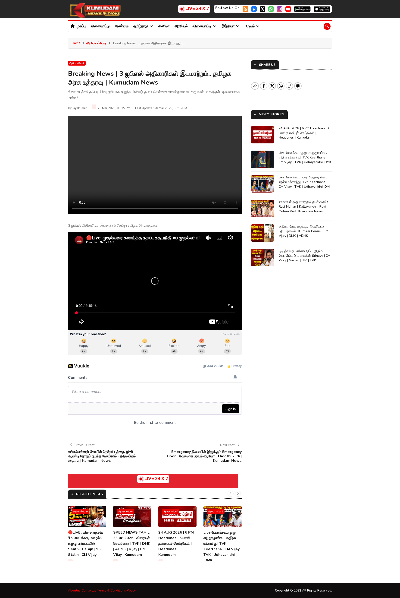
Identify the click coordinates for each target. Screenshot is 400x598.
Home (76, 43)
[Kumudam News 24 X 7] (94, 10)
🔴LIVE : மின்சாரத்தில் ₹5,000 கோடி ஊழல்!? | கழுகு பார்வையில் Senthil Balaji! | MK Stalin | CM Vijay (86, 543)
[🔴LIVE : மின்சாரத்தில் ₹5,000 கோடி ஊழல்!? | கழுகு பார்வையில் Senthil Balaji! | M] (87, 516)
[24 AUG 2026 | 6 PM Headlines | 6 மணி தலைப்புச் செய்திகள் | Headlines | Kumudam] (177, 516)
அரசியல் (181, 26)
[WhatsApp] (271, 8)
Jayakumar (79, 108)
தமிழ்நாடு (141, 26)
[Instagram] (279, 8)
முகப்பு (80, 26)
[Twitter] (262, 8)
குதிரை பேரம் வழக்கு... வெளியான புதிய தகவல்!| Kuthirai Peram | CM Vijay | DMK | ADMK (303, 231)
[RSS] (245, 8)
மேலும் (250, 26)
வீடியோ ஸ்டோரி (96, 43)
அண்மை (121, 26)
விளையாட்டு (100, 26)
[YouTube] (288, 8)
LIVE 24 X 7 (197, 9)
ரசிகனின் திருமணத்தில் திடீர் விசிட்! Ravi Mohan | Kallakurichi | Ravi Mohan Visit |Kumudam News (303, 206)
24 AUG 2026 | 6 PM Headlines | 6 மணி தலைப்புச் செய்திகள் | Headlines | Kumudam (176, 543)
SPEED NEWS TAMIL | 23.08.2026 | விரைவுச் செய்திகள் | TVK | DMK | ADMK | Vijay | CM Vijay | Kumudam (132, 543)
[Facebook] (254, 8)
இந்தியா (228, 26)
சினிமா (163, 26)
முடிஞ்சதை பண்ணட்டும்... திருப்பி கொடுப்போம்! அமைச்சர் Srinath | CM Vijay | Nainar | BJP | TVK (304, 256)
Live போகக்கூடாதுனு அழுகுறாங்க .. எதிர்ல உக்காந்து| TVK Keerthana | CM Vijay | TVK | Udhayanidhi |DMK (305, 157)
